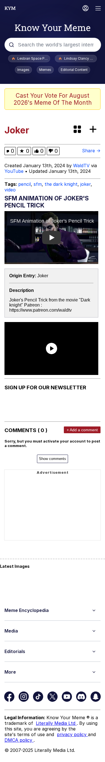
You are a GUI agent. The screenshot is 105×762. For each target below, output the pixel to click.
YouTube (14, 171)
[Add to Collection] (94, 130)
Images (23, 70)
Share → (91, 150)
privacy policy (72, 734)
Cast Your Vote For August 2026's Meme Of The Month (52, 99)
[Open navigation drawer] (98, 9)
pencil (24, 184)
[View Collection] (77, 130)
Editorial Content (74, 70)
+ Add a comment (82, 430)
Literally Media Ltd (56, 723)
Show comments (52, 459)
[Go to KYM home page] (10, 8)
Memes (45, 70)
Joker (42, 275)
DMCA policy (19, 740)
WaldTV (81, 165)
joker (85, 184)
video (10, 190)
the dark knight (61, 184)
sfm (38, 184)
